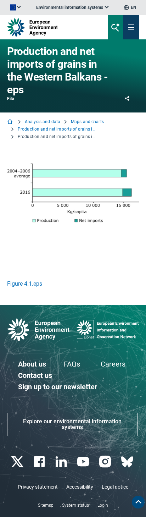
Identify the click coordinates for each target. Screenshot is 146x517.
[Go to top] (138, 502)
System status (75, 505)
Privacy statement (38, 487)
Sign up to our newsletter (57, 387)
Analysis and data (42, 121)
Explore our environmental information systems (72, 424)
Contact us (35, 375)
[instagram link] (106, 462)
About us (32, 364)
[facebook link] (40, 462)
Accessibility (79, 487)
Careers (113, 364)
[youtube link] (84, 462)
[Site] (49, 27)
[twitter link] (18, 462)
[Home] (10, 122)
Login (102, 505)
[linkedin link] (62, 462)
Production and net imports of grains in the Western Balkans (57, 129)
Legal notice (115, 487)
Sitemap (46, 505)
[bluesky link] (128, 462)
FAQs (72, 364)
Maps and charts (87, 121)
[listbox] (72, 7)
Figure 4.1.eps (24, 283)
